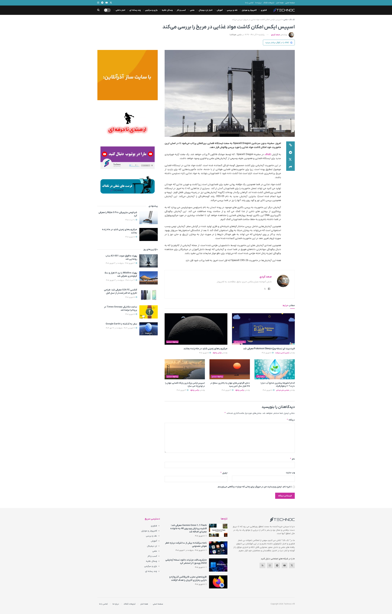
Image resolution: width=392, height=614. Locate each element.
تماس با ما (249, 3)
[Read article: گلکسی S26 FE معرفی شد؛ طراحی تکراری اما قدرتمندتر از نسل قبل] (148, 294)
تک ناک (292, 19)
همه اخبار (279, 3)
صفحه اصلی (290, 3)
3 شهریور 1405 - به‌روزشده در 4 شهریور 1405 (120, 263)
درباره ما (258, 3)
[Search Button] (98, 10)
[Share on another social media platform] (290, 167)
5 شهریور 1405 (267, 353)
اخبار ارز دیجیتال (206, 10)
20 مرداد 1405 (130, 220)
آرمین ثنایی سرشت (282, 353)
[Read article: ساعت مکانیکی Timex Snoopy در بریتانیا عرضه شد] (148, 311)
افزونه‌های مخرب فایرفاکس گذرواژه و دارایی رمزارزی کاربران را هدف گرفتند (188, 578)
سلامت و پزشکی (239, 342)
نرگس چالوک (217, 353)
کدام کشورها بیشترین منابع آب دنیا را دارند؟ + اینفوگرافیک (278, 385)
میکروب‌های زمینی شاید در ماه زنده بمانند (205, 348)
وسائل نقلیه (167, 10)
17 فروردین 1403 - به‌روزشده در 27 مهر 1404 (120, 328)
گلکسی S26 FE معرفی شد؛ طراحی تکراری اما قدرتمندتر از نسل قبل (120, 291)
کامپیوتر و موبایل (249, 10)
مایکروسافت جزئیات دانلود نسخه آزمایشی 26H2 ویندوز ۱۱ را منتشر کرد (186, 561)
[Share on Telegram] (290, 152)
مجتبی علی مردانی (282, 390)
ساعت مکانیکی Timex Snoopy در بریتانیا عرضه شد (120, 308)
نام (292, 458)
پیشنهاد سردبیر (172, 342)
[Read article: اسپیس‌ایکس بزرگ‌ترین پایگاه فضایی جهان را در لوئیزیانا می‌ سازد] (185, 369)
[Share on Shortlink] (290, 145)
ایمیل (223, 472)
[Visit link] (127, 75)
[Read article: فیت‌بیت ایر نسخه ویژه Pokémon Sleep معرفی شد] (263, 329)
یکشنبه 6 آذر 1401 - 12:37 (255, 34)
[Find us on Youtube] (284, 565)
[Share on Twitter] (290, 159)
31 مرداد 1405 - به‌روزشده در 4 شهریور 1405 (120, 280)
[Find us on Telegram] (277, 565)
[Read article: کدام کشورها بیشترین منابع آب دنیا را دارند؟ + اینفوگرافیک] (274, 369)
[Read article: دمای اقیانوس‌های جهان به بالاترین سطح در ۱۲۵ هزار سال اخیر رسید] (229, 369)
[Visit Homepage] (284, 10)
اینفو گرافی (261, 376)
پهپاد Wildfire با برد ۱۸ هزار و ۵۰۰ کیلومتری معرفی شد (121, 274)
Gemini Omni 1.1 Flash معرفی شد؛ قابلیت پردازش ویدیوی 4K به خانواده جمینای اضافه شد (188, 528)
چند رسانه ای (135, 10)
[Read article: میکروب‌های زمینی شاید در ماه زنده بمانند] (196, 329)
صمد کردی (275, 34)
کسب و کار (181, 10)
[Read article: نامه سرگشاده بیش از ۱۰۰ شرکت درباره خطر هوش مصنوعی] (218, 548)
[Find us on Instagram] (270, 565)
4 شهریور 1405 (227, 390)
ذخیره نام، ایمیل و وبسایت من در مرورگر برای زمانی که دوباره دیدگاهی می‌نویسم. (254, 486)
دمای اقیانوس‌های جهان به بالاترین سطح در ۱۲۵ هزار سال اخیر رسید (230, 385)
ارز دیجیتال (152, 546)
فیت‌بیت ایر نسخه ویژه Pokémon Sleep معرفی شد (269, 348)
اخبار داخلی (120, 10)
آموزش (220, 10)
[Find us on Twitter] (292, 565)
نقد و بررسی (232, 10)
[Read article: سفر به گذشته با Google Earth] (148, 328)
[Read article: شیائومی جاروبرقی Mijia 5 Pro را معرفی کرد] (148, 217)
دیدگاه (291, 419)
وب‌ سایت (290, 472)
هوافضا (233, 34)
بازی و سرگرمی (151, 10)
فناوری (264, 10)
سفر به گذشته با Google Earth (121, 323)
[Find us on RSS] (262, 565)
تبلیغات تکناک (268, 3)
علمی (192, 10)
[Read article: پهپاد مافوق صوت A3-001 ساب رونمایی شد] (148, 260)
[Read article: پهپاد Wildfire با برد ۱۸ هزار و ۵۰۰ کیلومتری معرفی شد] (148, 277)
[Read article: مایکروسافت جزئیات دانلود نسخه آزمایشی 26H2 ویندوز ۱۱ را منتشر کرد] (218, 565)
